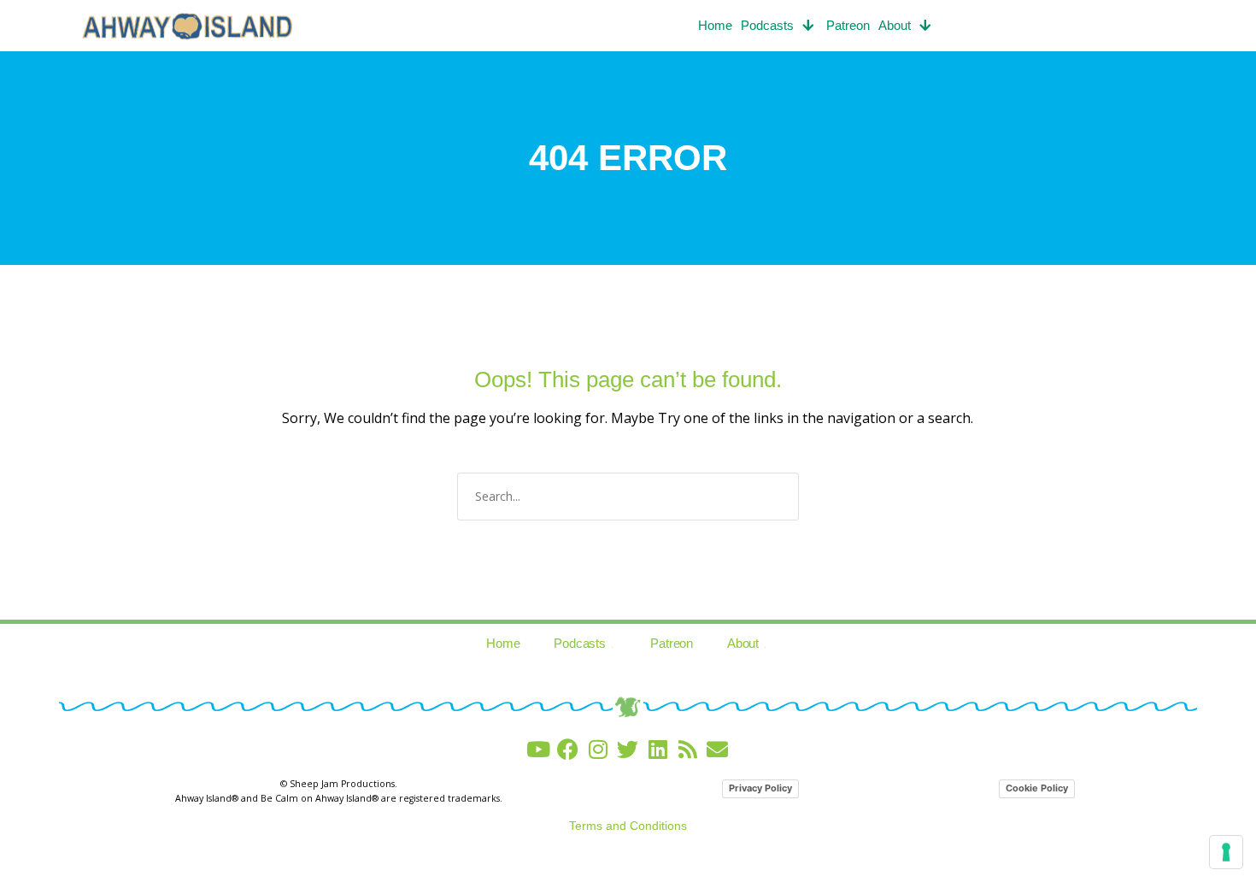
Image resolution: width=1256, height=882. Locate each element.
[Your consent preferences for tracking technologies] (1226, 852)
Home (715, 25)
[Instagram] (597, 749)
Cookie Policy (1037, 788)
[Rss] (687, 749)
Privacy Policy (760, 788)
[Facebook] (567, 749)
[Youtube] (538, 749)
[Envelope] (717, 749)
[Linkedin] (657, 749)
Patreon (848, 25)
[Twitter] (627, 749)
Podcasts (767, 25)
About (894, 25)
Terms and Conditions (628, 825)
